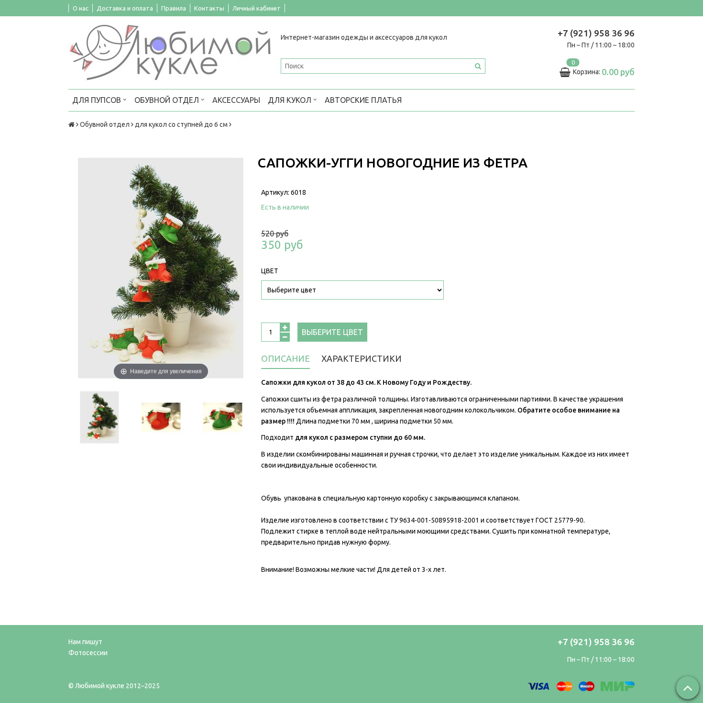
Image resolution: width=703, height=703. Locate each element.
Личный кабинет (256, 8)
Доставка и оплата (125, 8)
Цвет (269, 271)
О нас (80, 8)
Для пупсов (97, 100)
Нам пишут (85, 642)
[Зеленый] (223, 418)
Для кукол (290, 100)
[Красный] (161, 418)
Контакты (209, 8)
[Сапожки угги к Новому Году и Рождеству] (99, 418)
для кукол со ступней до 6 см (181, 124)
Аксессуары (236, 100)
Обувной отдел (167, 100)
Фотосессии (88, 653)
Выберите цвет (332, 332)
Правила (173, 8)
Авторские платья (363, 100)
